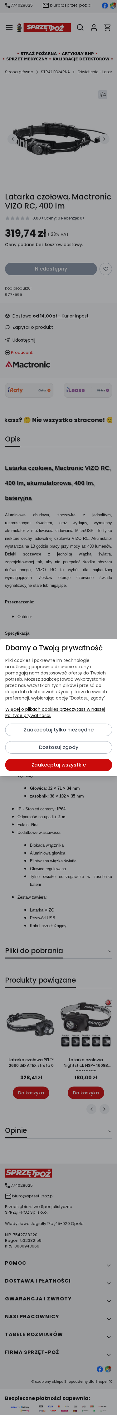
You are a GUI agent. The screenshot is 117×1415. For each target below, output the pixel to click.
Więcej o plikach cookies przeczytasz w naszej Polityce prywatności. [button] (55, 712)
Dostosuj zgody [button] (58, 747)
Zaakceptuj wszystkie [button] (59, 764)
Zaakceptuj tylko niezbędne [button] (59, 729)
